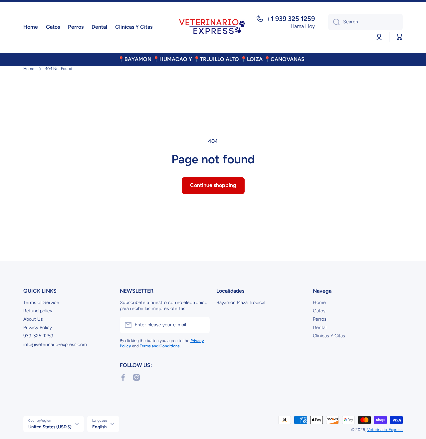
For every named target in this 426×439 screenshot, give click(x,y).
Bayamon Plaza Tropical (240, 302)
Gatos (319, 311)
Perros (319, 319)
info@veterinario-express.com (55, 344)
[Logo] (213, 27)
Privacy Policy (37, 327)
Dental (319, 327)
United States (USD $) (50, 426)
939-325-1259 (38, 336)
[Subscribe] (201, 325)
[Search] (334, 22)
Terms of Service (41, 302)
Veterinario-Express (385, 429)
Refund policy (37, 311)
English (99, 426)
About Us (33, 319)
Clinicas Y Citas (329, 336)
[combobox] (365, 22)
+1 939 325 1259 (291, 19)
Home (28, 68)
